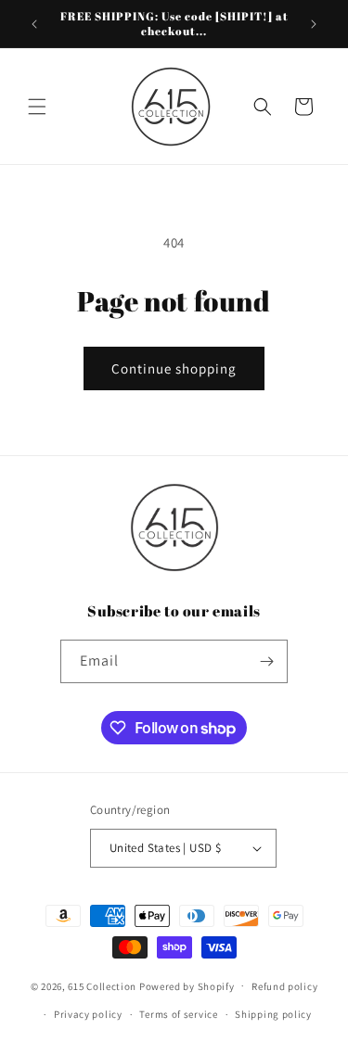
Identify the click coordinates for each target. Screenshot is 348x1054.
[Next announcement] (313, 24)
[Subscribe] (266, 661)
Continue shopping (174, 368)
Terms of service (178, 1014)
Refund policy (284, 986)
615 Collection (102, 985)
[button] (37, 106)
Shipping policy (273, 1014)
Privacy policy (88, 1014)
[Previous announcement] (34, 24)
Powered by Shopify (187, 985)
